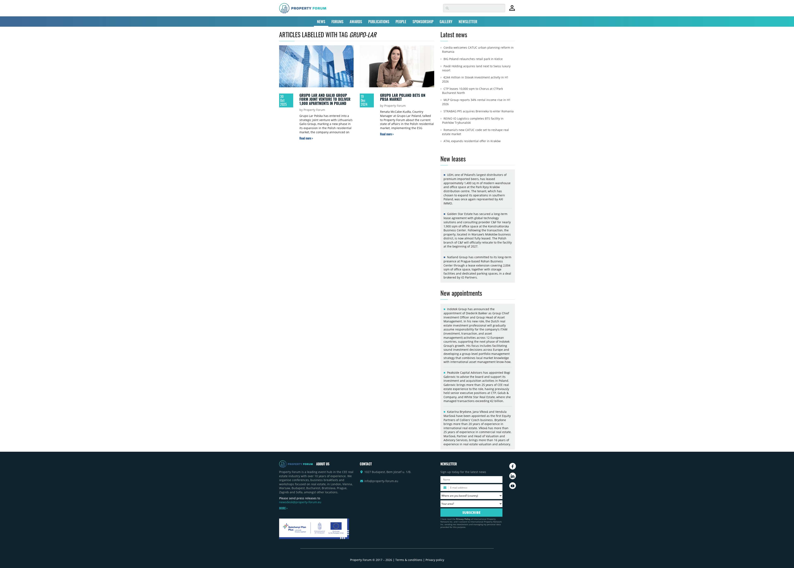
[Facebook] (512, 466)
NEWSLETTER (468, 21)
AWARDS (356, 21)
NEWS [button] (321, 21)
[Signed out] (512, 10)
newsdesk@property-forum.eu (300, 502)
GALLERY (446, 21)
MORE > (283, 508)
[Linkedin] (512, 476)
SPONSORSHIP (423, 21)
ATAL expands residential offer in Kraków (472, 141)
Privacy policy (435, 560)
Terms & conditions (408, 560)
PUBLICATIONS (378, 21)
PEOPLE (401, 21)
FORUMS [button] (337, 21)
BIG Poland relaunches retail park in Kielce (473, 59)
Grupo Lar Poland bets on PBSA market (402, 97)
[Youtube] (512, 485)
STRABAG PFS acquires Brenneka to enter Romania (479, 111)
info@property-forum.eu (381, 481)
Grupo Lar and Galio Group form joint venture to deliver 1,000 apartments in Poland (324, 99)
